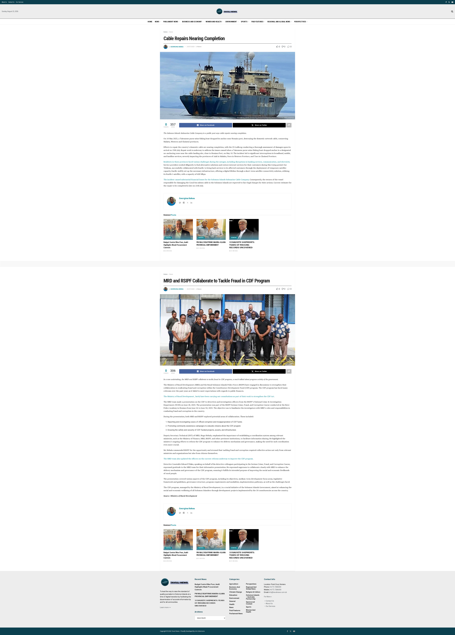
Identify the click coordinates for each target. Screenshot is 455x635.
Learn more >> (165, 607)
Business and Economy (192, 22)
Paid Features (257, 22)
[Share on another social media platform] (288, 125)
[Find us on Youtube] (452, 2)
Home (150, 22)
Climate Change (235, 592)
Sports (244, 22)
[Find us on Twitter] (449, 2)
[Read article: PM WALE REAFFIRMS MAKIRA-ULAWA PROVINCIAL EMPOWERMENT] (211, 229)
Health (231, 604)
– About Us (268, 603)
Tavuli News (176, 631)
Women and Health (213, 22)
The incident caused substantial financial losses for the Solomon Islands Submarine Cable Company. (207, 179)
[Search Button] (452, 11)
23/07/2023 (191, 289)
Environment (231, 22)
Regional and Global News (278, 22)
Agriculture (233, 584)
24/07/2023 (191, 46)
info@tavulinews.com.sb (277, 592)
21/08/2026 (201, 248)
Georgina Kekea (177, 46)
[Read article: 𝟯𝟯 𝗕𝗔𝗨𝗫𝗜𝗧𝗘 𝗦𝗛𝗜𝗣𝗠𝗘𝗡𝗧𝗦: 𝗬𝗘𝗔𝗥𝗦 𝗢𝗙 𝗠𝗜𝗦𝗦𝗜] (244, 229)
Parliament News (170, 22)
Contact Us (11, 2)
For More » (268, 597)
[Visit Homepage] (227, 11)
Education (233, 595)
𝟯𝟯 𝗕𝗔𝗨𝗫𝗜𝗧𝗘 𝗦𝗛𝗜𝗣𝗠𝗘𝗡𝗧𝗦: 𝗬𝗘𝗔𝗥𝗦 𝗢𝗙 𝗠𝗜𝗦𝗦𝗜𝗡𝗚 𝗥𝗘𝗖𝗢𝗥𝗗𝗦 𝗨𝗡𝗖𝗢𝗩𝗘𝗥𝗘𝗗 (242, 245)
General (168, 237)
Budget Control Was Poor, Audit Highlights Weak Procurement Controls (176, 245)
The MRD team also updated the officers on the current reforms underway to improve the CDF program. (208, 458)
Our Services (19, 2)
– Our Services (269, 606)
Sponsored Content (250, 603)
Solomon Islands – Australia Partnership (252, 597)
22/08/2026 (168, 251)
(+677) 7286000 (275, 587)
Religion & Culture (253, 592)
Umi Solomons (200, 631)
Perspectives (300, 22)
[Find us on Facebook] (446, 2)
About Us (4, 2)
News (157, 22)
